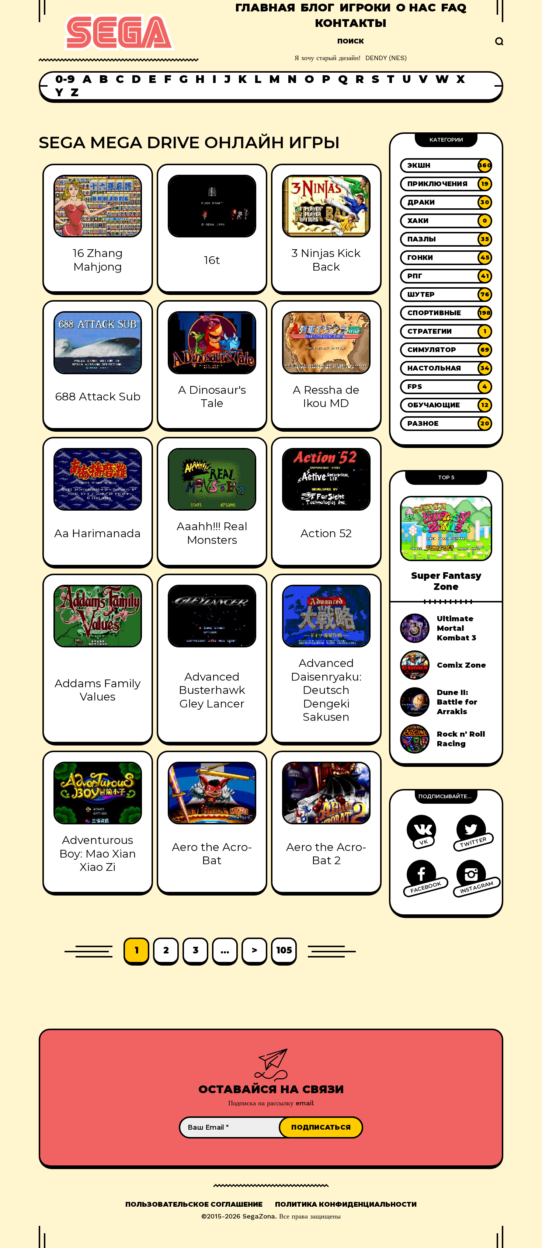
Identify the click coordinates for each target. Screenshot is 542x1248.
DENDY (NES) (386, 58)
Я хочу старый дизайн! (327, 58)
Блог (317, 7)
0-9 (65, 79)
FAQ (453, 7)
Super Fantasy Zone (446, 581)
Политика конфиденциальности (346, 1204)
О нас (416, 7)
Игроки (365, 7)
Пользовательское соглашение (194, 1204)
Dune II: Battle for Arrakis (457, 702)
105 (284, 950)
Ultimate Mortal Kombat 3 (456, 628)
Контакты (350, 23)
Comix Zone (461, 665)
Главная (265, 7)
